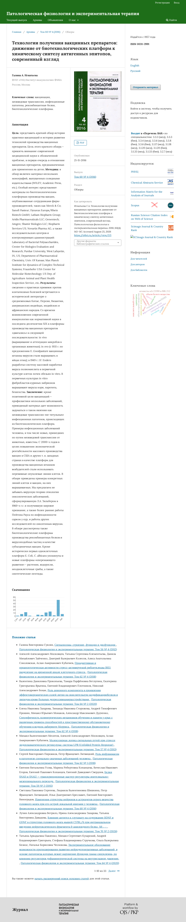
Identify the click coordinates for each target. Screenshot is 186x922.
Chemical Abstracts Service (147, 182)
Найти (172, 20)
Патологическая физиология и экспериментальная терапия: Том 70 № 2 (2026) (68, 831)
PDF (81, 142)
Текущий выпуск (17, 20)
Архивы (37, 20)
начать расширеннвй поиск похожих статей (62, 878)
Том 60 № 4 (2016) (50, 31)
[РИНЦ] (170, 173)
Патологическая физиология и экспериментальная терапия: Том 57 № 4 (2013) (67, 749)
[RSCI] (171, 217)
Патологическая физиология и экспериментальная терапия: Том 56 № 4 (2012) (68, 649)
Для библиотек (138, 270)
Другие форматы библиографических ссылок (93, 242)
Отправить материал (145, 87)
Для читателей (138, 258)
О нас (72, 20)
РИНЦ (134, 171)
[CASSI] (170, 184)
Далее (112, 871)
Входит (135, 133)
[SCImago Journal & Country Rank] (151, 237)
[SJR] (170, 229)
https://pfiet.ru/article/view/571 (92, 235)
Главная (16, 31)
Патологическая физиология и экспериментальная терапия (73, 13)
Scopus (135, 205)
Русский (135, 71)
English (134, 65)
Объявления (55, 20)
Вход (176, 2)
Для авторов (137, 264)
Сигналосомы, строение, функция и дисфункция (85, 644)
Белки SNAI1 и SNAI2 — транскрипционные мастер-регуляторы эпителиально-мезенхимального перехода (65, 776)
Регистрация (162, 2)
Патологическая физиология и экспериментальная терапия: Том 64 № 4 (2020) (70, 863)
